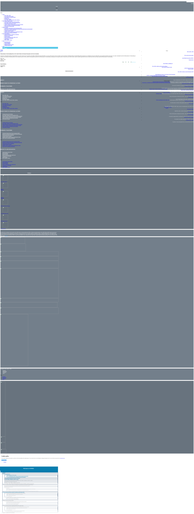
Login (57, 6)
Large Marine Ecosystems (6, 97)
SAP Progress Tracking (189, 77)
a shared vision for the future (11, 21)
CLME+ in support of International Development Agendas (13, 24)
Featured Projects (7, 36)
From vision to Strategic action (7, 20)
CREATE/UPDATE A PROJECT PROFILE (11, 34)
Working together (5, 27)
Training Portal (3, 228)
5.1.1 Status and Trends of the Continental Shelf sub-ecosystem (17, 507)
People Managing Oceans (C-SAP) (10, 23)
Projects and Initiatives (166, 92)
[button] (29, 8)
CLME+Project (4, 166)
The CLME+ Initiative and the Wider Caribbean (10, 108)
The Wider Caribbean (5, 107)
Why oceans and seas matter (8, 16)
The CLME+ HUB (7, 15)
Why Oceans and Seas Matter (7, 104)
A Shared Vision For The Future (7, 114)
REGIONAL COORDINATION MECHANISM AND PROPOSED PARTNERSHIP (18, 29)
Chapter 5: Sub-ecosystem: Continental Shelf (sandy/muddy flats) (13, 505)
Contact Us (4, 372)
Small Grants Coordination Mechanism (10, 32)
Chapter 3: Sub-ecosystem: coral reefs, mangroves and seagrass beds (13, 492)
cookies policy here (62, 458)
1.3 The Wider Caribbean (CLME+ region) (11, 479)
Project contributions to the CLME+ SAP (11, 37)
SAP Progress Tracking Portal (9, 26)
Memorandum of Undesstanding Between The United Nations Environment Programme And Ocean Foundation (19, 53)
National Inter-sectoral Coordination (187, 83)
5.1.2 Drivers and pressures (11, 508)
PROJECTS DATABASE (8, 35)
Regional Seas (6, 18)
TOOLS (167, 108)
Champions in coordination (8, 38)
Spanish (1, 50)
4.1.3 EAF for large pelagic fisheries (12, 504)
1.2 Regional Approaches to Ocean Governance (12, 478)
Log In (3, 373)
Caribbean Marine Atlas (8, 45)
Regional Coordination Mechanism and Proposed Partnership (12, 142)
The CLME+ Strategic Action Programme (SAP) (12, 22)
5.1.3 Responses (9, 509)
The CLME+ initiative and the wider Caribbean (159, 66)
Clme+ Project (6, 39)
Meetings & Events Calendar (9, 44)
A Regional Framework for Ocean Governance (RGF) (13, 28)
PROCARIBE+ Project (168, 107)
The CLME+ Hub (5, 103)
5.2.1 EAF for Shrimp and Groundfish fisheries (14, 511)
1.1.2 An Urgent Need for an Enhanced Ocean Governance (16, 477)
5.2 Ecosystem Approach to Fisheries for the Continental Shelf (14, 510)
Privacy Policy (5, 371)
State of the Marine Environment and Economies (12, 25)
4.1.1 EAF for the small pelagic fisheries (13, 502)
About (3, 14)
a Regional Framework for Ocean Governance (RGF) (161, 81)
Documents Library (7, 41)
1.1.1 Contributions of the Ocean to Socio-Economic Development (17, 476)
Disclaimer (4, 370)
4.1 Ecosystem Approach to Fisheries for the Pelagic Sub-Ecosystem (15, 501)
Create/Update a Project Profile (7, 161)
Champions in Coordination (6, 156)
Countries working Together (8, 30)
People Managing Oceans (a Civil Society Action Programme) (165, 74)
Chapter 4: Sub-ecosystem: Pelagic (8, 500)
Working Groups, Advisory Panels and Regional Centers (13, 31)
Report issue (134, 62)
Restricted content (159, 93)
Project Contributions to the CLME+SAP (9, 164)
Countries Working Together (7, 144)
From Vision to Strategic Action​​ (167, 67)
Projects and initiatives (6, 33)
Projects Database (7, 42)
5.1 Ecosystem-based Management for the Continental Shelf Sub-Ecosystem (17, 506)
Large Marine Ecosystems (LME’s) (10, 17)
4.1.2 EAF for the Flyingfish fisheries (13, 503)
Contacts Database (7, 43)
